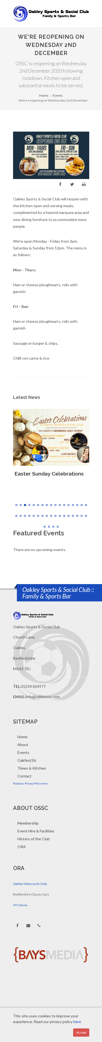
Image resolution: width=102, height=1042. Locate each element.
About (22, 744)
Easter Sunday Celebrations (49, 474)
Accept (81, 1032)
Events (58, 95)
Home (43, 95)
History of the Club (33, 838)
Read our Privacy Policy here (30, 783)
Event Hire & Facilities (35, 831)
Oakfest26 (26, 760)
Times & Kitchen (31, 768)
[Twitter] (72, 184)
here (76, 1021)
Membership (28, 823)
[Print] (83, 184)
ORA (21, 846)
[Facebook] (60, 184)
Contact (24, 776)
